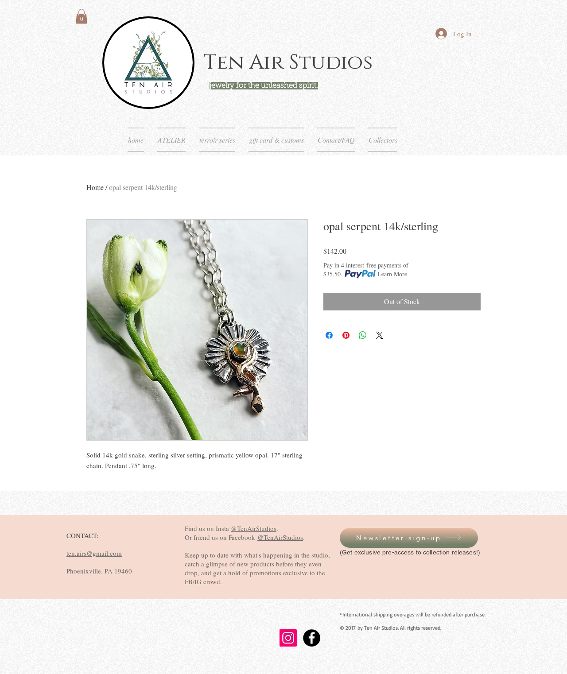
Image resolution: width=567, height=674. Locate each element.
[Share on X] (379, 335)
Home (95, 187)
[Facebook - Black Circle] (311, 638)
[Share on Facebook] (329, 335)
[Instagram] (288, 638)
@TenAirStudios (253, 528)
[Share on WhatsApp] (362, 335)
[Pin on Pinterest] (346, 335)
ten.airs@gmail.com (94, 553)
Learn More (392, 274)
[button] (81, 16)
